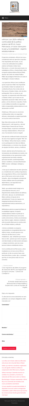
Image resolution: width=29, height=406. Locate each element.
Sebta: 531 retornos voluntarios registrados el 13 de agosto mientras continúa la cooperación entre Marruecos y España (14, 368)
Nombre (5, 327)
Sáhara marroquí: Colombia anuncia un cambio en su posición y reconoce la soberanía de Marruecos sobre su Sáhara (14, 375)
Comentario (6, 304)
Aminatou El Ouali (22, 54)
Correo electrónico (8, 334)
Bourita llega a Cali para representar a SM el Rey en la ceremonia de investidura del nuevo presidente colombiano (14, 382)
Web (3, 341)
